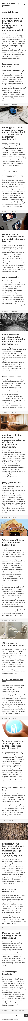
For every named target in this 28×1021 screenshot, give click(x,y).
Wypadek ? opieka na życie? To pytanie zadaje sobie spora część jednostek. (13, 745)
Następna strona (26, 1015)
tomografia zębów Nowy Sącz (12, 680)
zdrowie (15, 104)
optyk (20, 1010)
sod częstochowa (9, 171)
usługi (14, 211)
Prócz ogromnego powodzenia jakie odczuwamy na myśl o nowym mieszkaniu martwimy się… (13, 339)
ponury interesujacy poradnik (10, 4)
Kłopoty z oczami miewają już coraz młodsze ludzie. (11, 935)
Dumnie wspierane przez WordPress (10, 1019)
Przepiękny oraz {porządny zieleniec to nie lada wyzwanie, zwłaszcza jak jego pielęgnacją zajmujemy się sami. (13, 849)
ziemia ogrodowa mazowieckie (9, 890)
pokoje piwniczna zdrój (12, 482)
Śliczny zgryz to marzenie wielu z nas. (13, 644)
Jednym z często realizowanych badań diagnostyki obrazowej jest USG (14, 238)
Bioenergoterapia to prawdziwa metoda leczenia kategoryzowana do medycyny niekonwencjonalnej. (12, 24)
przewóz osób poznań (11, 376)
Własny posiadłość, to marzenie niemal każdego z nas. (13, 542)
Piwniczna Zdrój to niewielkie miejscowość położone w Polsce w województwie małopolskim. (13, 441)
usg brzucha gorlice (10, 277)
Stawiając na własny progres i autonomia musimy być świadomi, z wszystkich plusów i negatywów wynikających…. (14, 133)
